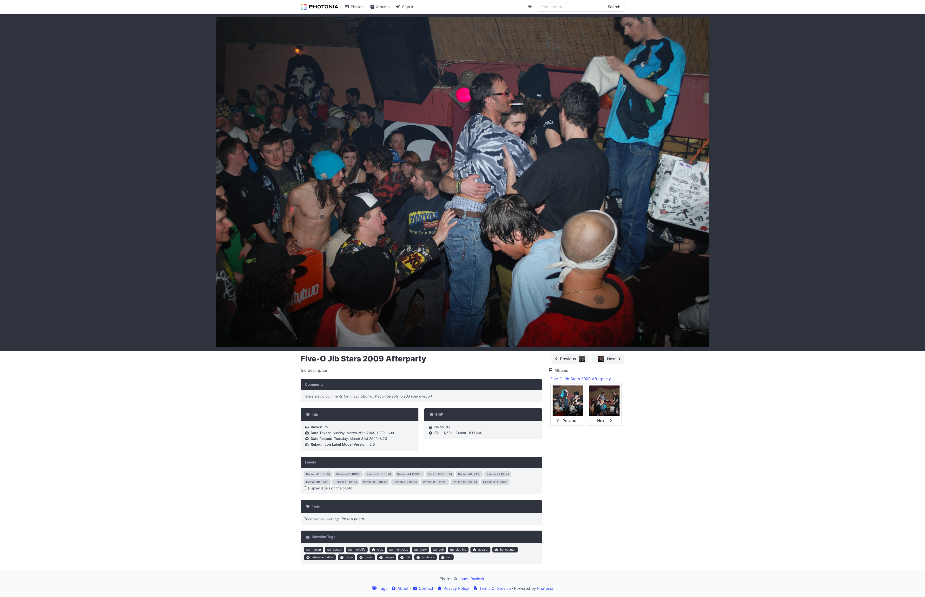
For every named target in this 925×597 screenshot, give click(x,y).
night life (359, 549)
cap (448, 557)
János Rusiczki (471, 578)
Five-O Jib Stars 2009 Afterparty (580, 378)
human (316, 549)
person (337, 549)
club (380, 549)
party (423, 549)
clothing (461, 549)
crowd (369, 557)
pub (441, 549)
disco (349, 557)
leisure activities (323, 557)
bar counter (507, 549)
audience (428, 557)
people (389, 557)
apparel (483, 549)
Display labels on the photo (329, 488)
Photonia (545, 588)
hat (408, 557)
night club (401, 549)
